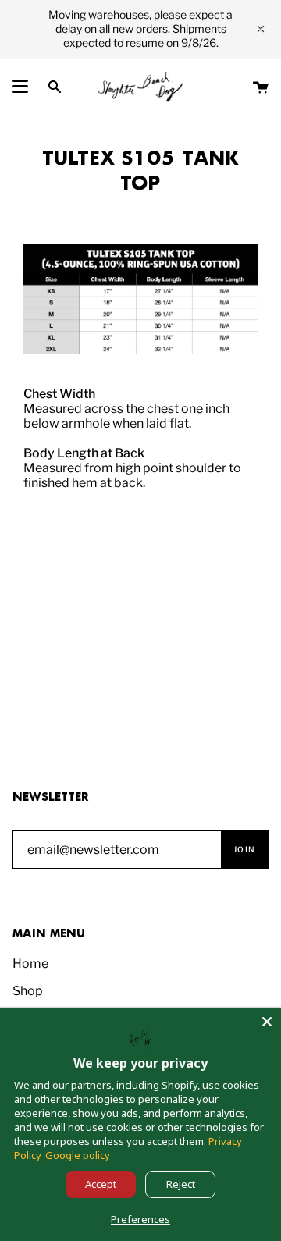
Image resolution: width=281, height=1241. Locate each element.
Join (244, 849)
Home (30, 963)
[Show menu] (20, 86)
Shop (27, 990)
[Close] (267, 1021)
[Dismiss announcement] (261, 29)
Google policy (77, 1155)
